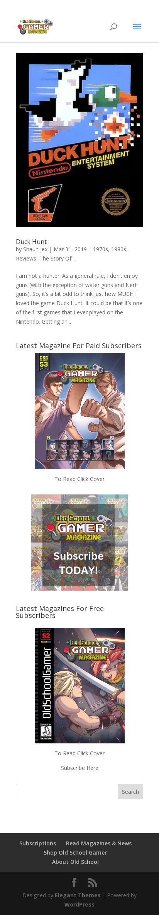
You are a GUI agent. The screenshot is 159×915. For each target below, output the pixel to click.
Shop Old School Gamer (75, 852)
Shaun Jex (35, 249)
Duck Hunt (31, 241)
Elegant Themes (78, 895)
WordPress (79, 904)
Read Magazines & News (99, 843)
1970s (100, 249)
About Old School (75, 861)
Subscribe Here (79, 767)
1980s (118, 249)
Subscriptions (37, 843)
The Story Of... (57, 258)
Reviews (26, 258)
